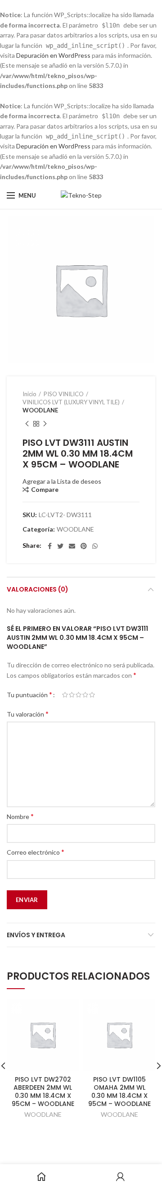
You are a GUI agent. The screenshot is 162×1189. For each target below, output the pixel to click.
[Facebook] (49, 546)
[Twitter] (60, 546)
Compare (44, 489)
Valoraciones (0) (37, 589)
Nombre (20, 816)
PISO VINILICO (64, 394)
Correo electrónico (35, 851)
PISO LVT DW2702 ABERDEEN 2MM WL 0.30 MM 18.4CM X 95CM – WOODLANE (43, 1091)
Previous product (27, 423)
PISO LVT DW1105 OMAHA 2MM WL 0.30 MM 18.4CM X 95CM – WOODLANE (119, 1091)
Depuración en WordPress (53, 55)
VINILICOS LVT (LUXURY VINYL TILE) (71, 402)
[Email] (72, 546)
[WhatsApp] (95, 546)
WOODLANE (40, 410)
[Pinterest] (84, 546)
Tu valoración (28, 713)
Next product (45, 423)
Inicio (29, 394)
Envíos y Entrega (36, 934)
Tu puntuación (29, 694)
